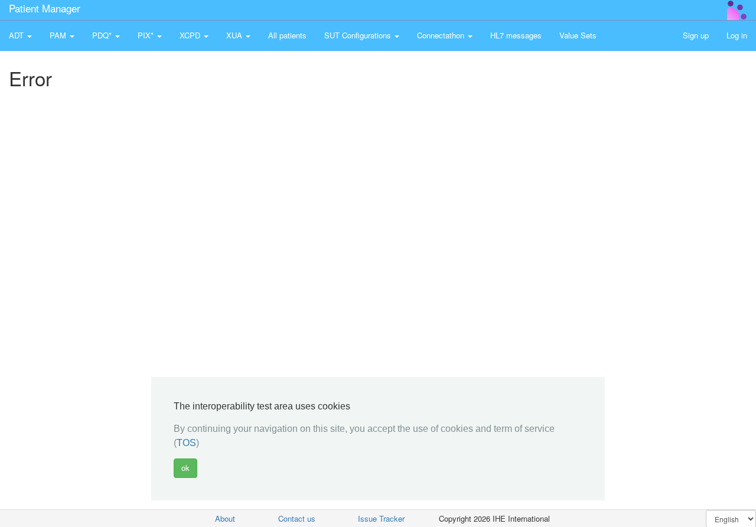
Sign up (696, 35)
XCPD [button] (191, 35)
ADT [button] (17, 35)
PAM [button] (59, 35)
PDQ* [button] (103, 35)
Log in (736, 35)
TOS (186, 443)
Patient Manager (44, 8)
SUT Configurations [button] (358, 35)
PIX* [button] (147, 35)
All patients (287, 35)
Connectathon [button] (442, 35)
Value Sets (578, 35)
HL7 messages (516, 35)
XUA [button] (235, 35)
